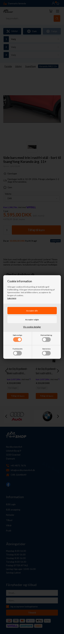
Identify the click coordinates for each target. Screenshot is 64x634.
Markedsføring (46, 335)
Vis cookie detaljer (32, 327)
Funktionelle (17, 349)
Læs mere (11, 298)
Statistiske (46, 349)
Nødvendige (17, 335)
